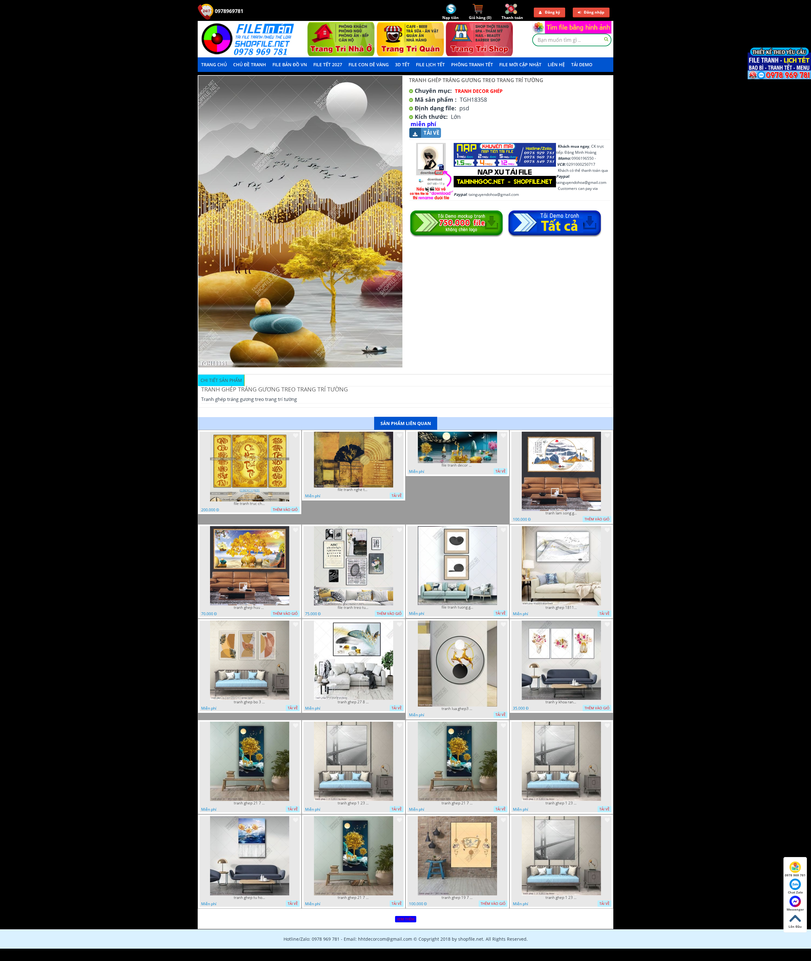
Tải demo (581, 64)
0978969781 (228, 11)
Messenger (795, 909)
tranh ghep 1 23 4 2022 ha (353, 803)
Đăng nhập (594, 12)
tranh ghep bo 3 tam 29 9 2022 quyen (249, 702)
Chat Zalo (795, 892)
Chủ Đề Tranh (249, 64)
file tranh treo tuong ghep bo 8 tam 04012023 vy (353, 607)
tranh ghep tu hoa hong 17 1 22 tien (249, 897)
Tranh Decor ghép (478, 91)
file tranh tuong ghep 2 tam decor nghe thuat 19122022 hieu (457, 607)
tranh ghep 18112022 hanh (561, 607)
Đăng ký (552, 12)
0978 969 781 (795, 875)
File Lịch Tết (430, 64)
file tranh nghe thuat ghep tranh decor (353, 489)
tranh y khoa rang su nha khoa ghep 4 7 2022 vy (561, 702)
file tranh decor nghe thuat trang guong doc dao (457, 465)
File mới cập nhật (520, 64)
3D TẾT (402, 64)
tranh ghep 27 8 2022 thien (353, 702)
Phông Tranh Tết (472, 64)
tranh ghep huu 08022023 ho (249, 607)
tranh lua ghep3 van (457, 708)
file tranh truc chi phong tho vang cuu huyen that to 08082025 (249, 503)
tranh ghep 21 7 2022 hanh (249, 803)
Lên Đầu (795, 926)
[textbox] (571, 40)
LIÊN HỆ (556, 64)
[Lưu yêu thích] (295, 435)
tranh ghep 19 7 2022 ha (457, 897)
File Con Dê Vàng (368, 64)
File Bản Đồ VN (289, 64)
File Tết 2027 (327, 64)
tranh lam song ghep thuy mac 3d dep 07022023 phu (561, 513)
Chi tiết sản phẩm (221, 380)
